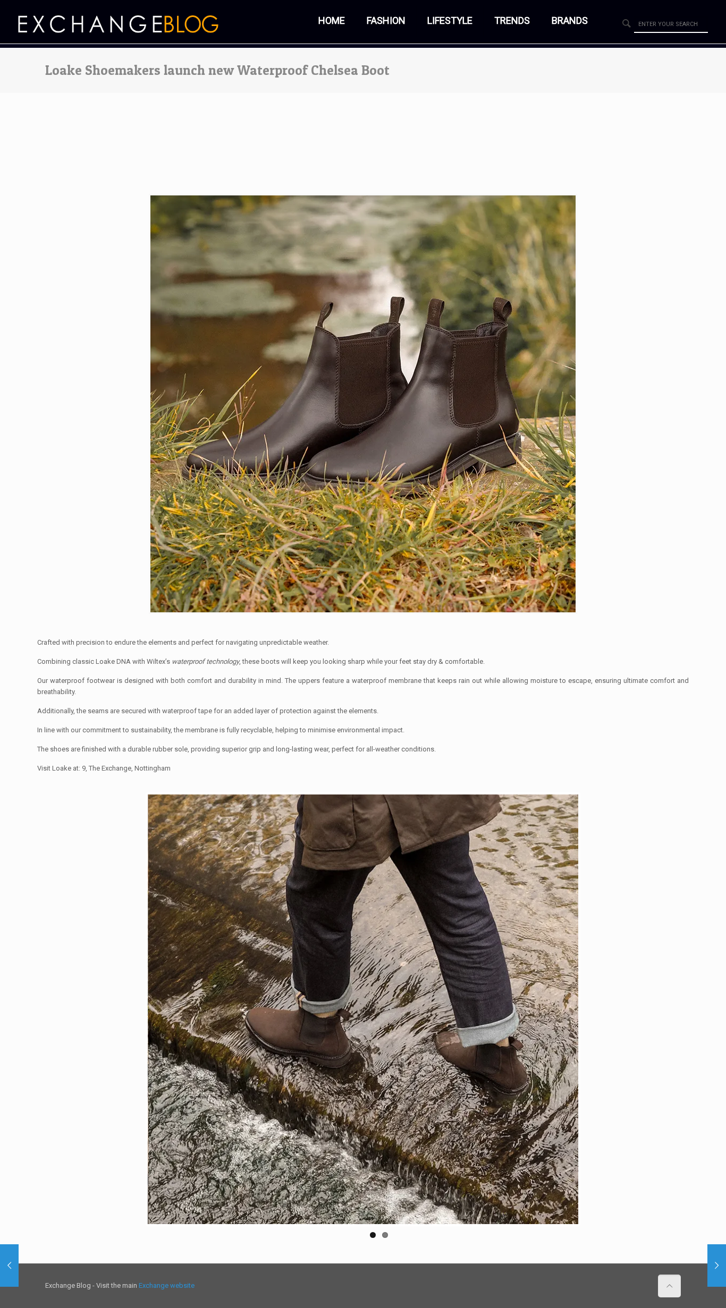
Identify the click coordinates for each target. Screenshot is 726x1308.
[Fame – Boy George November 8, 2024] (716, 1265)
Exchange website (167, 1285)
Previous (131, 1009)
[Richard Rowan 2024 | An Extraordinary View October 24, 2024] (9, 1265)
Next (594, 1009)
